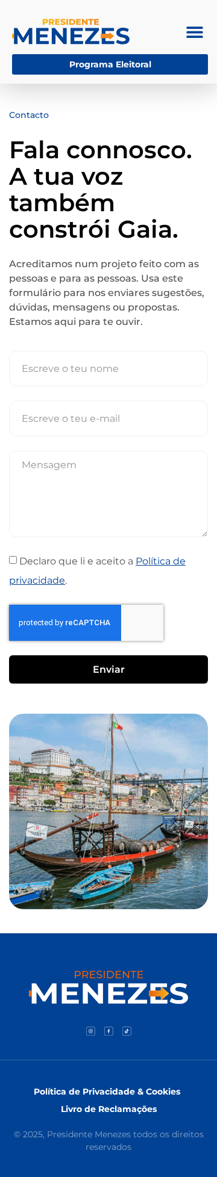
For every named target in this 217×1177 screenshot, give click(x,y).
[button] (194, 31)
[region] (108, 1059)
